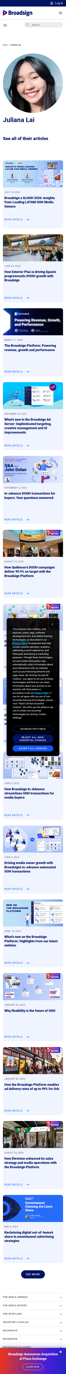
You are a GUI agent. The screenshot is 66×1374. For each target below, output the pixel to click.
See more (33, 1274)
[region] (33, 687)
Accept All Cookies (33, 748)
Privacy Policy (20, 643)
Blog (5, 45)
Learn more (32, 1367)
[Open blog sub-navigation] (5, 25)
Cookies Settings (33, 729)
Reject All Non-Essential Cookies (33, 739)
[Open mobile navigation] (60, 13)
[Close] (52, 624)
